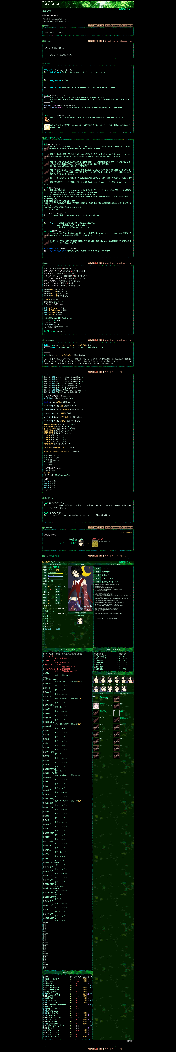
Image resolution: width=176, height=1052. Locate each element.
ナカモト (47, 513)
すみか (50, 567)
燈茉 (45, 144)
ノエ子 (46, 503)
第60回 (52, 556)
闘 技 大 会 (49, 331)
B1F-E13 (51, 570)
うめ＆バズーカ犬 (50, 115)
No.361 (124, 718)
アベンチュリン (51, 320)
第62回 (57, 556)
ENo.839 (103, 704)
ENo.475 (103, 711)
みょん (46, 95)
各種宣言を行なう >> (126, 9)
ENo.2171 (104, 697)
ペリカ (48, 345)
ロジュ (46, 355)
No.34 (122, 711)
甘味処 (47, 63)
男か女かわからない (52, 138)
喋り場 (56, 567)
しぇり (46, 188)
